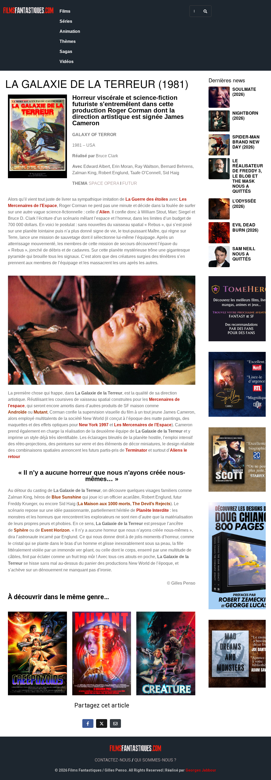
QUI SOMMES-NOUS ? (155, 760)
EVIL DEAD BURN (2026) (245, 227)
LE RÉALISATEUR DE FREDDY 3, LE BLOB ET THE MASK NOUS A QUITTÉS (247, 176)
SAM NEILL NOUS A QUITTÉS (243, 253)
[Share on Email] (115, 723)
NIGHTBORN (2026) (245, 115)
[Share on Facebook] (87, 723)
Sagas (66, 51)
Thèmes (68, 41)
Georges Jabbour (201, 770)
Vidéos (67, 61)
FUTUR (129, 183)
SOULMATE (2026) (244, 91)
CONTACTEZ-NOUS (113, 760)
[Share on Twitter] (101, 723)
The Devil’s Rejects (151, 503)
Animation (70, 31)
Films (65, 11)
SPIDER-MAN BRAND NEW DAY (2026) (246, 142)
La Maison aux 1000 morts (104, 503)
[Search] (205, 11)
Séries (66, 21)
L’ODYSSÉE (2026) (244, 203)
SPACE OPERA (104, 183)
